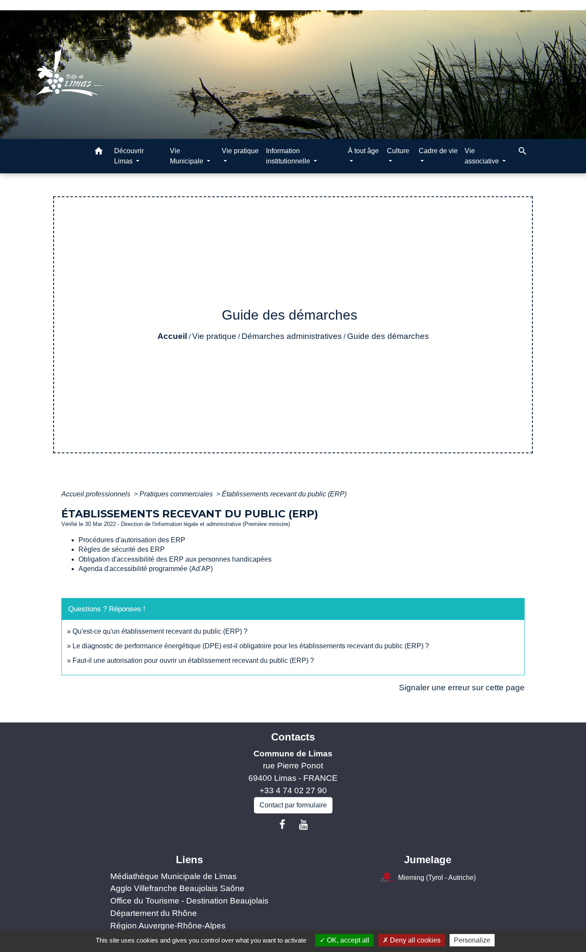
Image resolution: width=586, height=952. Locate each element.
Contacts (293, 737)
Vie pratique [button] (240, 150)
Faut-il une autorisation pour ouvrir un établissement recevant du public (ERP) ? (193, 660)
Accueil (172, 336)
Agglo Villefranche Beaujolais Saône (177, 888)
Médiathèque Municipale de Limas (173, 876)
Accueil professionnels (96, 494)
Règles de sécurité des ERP (122, 549)
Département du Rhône (153, 913)
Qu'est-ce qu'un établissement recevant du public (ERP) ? (160, 631)
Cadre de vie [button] (438, 150)
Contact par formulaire (293, 805)
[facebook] (282, 825)
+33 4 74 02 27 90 (293, 790)
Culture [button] (398, 150)
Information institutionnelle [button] (289, 156)
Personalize (472, 940)
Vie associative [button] (483, 156)
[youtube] (303, 825)
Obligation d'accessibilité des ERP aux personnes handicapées (175, 559)
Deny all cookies (414, 940)
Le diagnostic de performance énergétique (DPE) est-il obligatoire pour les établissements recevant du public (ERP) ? (250, 646)
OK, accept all (347, 940)
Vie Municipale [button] (187, 156)
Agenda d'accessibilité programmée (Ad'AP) (146, 568)
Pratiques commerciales (176, 494)
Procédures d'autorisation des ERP (132, 540)
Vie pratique (214, 336)
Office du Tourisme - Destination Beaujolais (189, 900)
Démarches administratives (292, 336)
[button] (99, 152)
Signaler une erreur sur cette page (462, 687)
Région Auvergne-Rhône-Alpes (168, 925)
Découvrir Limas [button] (129, 156)
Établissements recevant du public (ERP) (284, 494)
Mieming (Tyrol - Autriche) (437, 877)
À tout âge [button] (363, 150)
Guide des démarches (388, 336)
